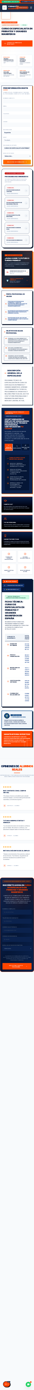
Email (5, 106)
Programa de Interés (10, 145)
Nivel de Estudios (8, 153)
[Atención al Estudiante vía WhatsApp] (28, 1384)
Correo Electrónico (9, 927)
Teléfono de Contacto (10, 918)
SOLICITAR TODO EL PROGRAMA (16, 966)
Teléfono (6, 113)
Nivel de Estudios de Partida (12, 945)
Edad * (5, 137)
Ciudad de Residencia (9, 936)
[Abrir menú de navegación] (31, 8)
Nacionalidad (7, 129)
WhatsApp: (11, 1)
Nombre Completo (9, 98)
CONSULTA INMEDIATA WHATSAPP (14, 43)
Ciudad (5, 121)
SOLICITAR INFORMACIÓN (16, 162)
